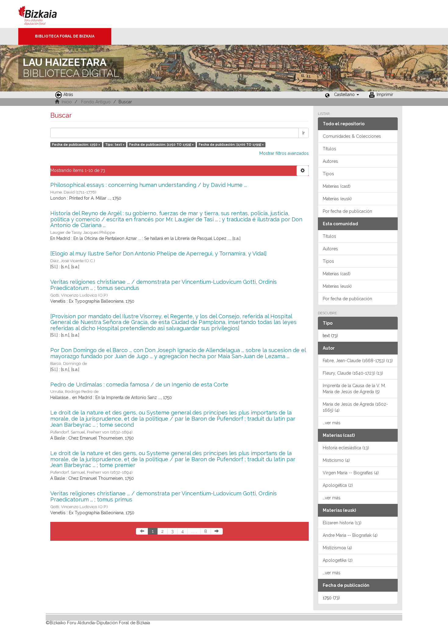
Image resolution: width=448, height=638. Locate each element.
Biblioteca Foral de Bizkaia (64, 36)
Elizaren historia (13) (342, 522)
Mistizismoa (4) (337, 547)
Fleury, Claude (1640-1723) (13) (353, 373)
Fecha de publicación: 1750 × (76, 144)
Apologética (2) (338, 485)
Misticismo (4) (336, 460)
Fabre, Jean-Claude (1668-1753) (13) (358, 360)
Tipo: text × (114, 144)
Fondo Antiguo (96, 101)
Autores (330, 161)
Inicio (67, 101)
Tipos (328, 173)
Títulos (329, 148)
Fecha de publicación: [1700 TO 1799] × (231, 144)
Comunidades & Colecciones (352, 136)
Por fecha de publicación (347, 211)
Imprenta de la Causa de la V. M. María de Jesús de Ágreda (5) (354, 388)
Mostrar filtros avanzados (284, 153)
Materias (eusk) (337, 198)
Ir (303, 132)
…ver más (331, 422)
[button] (346, 94)
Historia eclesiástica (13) (346, 447)
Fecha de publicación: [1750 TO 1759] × (161, 144)
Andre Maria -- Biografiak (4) (350, 535)
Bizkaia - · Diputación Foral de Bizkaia (44, 14)
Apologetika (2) (338, 560)
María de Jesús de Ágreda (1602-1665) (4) (355, 407)
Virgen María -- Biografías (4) (351, 472)
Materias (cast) (336, 186)
